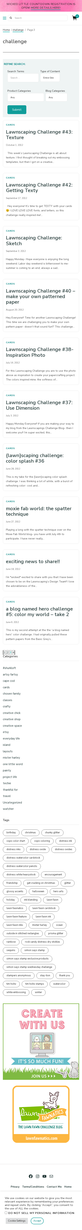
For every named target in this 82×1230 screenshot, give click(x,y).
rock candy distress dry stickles (42, 942)
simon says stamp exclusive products (27, 958)
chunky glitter (52, 832)
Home (6, 30)
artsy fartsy (10, 674)
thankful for (10, 790)
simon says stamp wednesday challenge (29, 967)
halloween (38, 891)
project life (10, 777)
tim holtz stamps (34, 984)
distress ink (65, 841)
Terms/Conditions (33, 1187)
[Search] (11, 18)
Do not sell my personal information (41, 1213)
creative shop (12, 719)
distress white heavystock (20, 874)
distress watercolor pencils (21, 866)
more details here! (46, 8)
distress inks (13, 849)
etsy (6, 732)
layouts (8, 751)
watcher (8, 809)
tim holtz (11, 984)
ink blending (31, 900)
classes (7, 700)
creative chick (11, 713)
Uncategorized (12, 802)
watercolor (59, 984)
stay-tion (45, 975)
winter (38, 992)
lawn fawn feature (16, 916)
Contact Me (54, 1187)
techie (7, 783)
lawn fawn (52, 900)
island (6, 745)
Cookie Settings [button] (17, 1221)
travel (7, 796)
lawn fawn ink (43, 916)
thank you (64, 975)
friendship (12, 883)
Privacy (15, 1187)
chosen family (12, 694)
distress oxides (63, 849)
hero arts (58, 891)
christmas (30, 832)
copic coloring (42, 841)
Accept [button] (37, 1221)
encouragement (53, 874)
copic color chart (15, 841)
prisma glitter (55, 933)
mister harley (11, 758)
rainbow (11, 942)
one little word (13, 764)
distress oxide (38, 849)
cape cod (9, 681)
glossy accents (14, 891)
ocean (59, 925)
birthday (11, 832)
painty (7, 770)
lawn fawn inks (14, 925)
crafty (6, 706)
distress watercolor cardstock (23, 857)
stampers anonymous (18, 975)
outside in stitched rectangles (22, 933)
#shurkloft (9, 668)
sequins (10, 950)
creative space (12, 726)
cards (10, 124)
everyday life (11, 738)
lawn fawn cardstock (43, 908)
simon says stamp (34, 950)
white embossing (16, 992)
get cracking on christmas (41, 883)
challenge (18, 30)
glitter (67, 883)
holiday (10, 900)
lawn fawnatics (14, 908)
